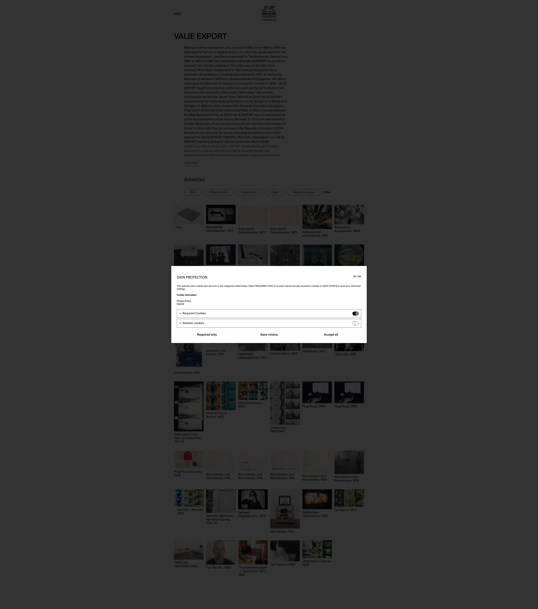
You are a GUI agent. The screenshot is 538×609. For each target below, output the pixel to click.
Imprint (180, 304)
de (354, 276)
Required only (207, 334)
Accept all (331, 334)
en (359, 276)
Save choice (269, 334)
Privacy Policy (184, 301)
